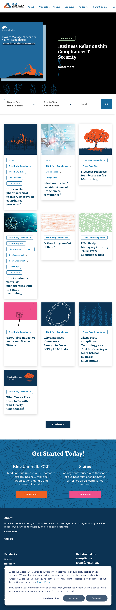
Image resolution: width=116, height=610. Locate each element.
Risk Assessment (16, 255)
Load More (58, 424)
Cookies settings (51, 598)
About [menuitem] (31, 7)
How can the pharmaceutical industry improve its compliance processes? (20, 197)
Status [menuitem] (8, 559)
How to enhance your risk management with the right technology (19, 286)
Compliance (14, 183)
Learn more (11, 531)
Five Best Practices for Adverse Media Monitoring (94, 175)
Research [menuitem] (9, 564)
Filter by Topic (50, 102)
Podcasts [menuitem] (84, 7)
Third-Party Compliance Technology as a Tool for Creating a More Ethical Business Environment (94, 349)
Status (29, 249)
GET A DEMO (31, 494)
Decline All (96, 598)
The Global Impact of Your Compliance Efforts (20, 341)
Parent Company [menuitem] (102, 7)
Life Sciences (15, 178)
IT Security (14, 267)
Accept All (74, 598)
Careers (8, 539)
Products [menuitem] (43, 7)
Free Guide (66, 38)
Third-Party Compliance (20, 166)
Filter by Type (13, 102)
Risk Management (17, 261)
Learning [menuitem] (69, 7)
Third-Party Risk (16, 172)
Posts (11, 160)
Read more (66, 67)
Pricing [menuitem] (56, 7)
